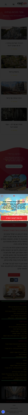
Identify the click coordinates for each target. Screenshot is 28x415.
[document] (14, 207)
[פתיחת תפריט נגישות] (3, 411)
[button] (2, 196)
